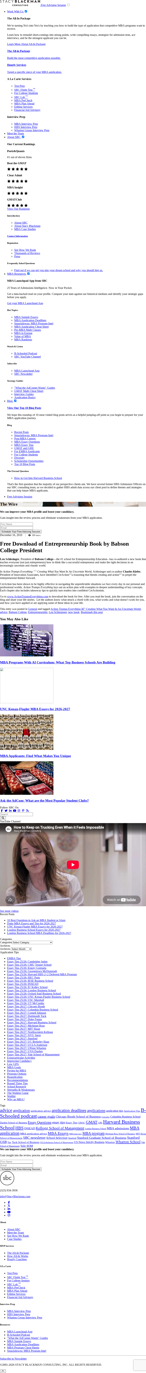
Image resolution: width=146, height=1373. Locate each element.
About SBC (21, 222)
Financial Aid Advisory (27, 109)
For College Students (26, 93)
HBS (19, 1128)
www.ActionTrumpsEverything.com (27, 596)
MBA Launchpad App (27, 370)
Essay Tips (71, 1122)
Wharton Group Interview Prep (31, 130)
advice (3, 612)
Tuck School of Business (25, 1142)
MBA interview (75, 1134)
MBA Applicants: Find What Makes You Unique (35, 756)
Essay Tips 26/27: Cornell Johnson (26, 1012)
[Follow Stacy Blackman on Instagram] (19, 810)
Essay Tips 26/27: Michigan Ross (26, 1025)
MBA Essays (58, 1133)
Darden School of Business (13, 1122)
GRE (100, 1123)
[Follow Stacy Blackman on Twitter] (6, 810)
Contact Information (17, 236)
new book (73, 612)
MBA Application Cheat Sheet (31, 326)
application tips (114, 1110)
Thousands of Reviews (27, 253)
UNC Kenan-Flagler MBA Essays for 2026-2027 (35, 709)
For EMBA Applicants (27, 451)
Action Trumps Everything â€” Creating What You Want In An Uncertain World (96, 608)
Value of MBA (22, 336)
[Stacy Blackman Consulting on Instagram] (9, 1215)
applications (96, 1110)
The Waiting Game (17, 1092)
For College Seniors (18, 1280)
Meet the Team (15, 1232)
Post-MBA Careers (25, 438)
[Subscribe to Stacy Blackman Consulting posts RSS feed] (27, 810)
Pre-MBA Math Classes (27, 329)
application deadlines (69, 1110)
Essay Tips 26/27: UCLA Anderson (27, 1044)
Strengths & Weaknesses (21, 1089)
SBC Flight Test (24, 89)
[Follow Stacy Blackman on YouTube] (14, 810)
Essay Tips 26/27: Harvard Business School (31, 1022)
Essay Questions (39, 1122)
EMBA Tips (14, 958)
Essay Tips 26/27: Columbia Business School (32, 1009)
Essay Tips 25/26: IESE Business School (30, 980)
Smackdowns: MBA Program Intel (33, 323)
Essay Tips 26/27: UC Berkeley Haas (28, 1041)
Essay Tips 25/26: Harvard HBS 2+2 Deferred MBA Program (42, 974)
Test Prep (19, 85)
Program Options (16, 1073)
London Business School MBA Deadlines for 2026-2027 (39, 933)
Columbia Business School (125, 1116)
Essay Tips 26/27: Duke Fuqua (24, 1019)
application (21, 1110)
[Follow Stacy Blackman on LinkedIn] (10, 810)
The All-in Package (18, 51)
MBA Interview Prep (26, 123)
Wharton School (128, 1142)
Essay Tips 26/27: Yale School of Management (33, 1054)
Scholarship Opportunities (28, 460)
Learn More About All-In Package (26, 44)
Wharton (110, 1142)
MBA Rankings (23, 339)
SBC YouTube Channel (27, 356)
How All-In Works (17, 1256)
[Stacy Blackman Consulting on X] (9, 1205)
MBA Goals (14, 1067)
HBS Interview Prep (25, 127)
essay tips (58, 1122)
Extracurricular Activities (21, 1057)
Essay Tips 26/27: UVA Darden (25, 1051)
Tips (9, 1142)
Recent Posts (21, 432)
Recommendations (17, 1080)
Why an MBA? (16, 1099)
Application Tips (132, 1111)
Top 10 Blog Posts (24, 464)
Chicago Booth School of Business (78, 1116)
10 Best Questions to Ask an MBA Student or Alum (36, 920)
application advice (41, 1110)
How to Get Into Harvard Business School (38, 478)
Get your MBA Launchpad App (25, 303)
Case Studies (14, 1239)
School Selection (56, 1138)
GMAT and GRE (24, 448)
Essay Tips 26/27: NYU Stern (24, 1035)
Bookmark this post (92, 612)
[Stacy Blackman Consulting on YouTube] (9, 1212)
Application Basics (24, 397)
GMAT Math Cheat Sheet (28, 390)
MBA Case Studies (25, 229)
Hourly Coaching (17, 1259)
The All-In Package (18, 1252)
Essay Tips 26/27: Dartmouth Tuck (26, 1016)
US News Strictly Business (89, 1142)
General (32, 608)
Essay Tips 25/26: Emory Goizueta (26, 967)
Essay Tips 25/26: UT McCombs (25, 1003)
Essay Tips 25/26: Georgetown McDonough (32, 971)
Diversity (19, 457)
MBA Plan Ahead (24, 103)
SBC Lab (21, 97)
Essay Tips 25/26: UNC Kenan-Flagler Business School (38, 996)
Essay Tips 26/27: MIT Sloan (23, 1028)
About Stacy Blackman (27, 225)
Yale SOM (26, 1146)
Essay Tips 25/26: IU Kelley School (27, 987)
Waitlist (11, 1096)
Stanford (72, 1138)
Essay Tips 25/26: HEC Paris (23, 977)
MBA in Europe (23, 333)
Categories (6, 942)
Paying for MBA (16, 1070)
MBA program (93, 1133)
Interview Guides (24, 394)
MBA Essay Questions (27, 441)
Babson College (18, 612)
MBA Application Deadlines (30, 320)
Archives (5, 948)
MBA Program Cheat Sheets (23, 1347)
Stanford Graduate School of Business (101, 1138)
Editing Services (23, 106)
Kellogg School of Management (60, 1128)
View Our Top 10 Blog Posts (24, 407)
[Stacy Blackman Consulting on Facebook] (2, 810)
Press (17, 256)
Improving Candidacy (19, 1060)
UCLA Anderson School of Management (56, 1142)
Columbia (105, 1117)
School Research (16, 1086)
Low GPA (13, 1064)
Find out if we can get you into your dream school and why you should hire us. (58, 270)
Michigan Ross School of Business (120, 1134)
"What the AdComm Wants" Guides (34, 387)
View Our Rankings (18, 208)
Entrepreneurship (37, 612)
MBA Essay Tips (23, 444)
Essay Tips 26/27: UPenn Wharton (26, 1048)
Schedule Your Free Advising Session (20, 531)
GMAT (91, 1122)
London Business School (95, 1128)
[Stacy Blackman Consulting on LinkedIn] (9, 1208)
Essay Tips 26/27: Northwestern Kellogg (30, 1032)
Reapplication (15, 1076)
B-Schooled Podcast (25, 353)
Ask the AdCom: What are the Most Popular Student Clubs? (44, 800)
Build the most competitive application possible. (34, 57)
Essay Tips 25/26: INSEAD (22, 983)
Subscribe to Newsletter (13, 1358)
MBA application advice (33, 1133)
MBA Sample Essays (26, 317)
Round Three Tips (17, 1083)
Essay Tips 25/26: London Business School (31, 990)
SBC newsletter (34, 1138)
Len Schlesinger (58, 612)
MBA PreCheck (23, 100)
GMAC (81, 1122)
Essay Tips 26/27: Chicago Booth (26, 1006)
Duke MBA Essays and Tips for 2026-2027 (31, 923)
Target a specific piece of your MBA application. (34, 72)
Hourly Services (16, 64)
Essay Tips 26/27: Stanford (22, 1038)
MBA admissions (118, 1128)
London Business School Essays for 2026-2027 (34, 929)
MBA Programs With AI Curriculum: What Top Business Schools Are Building (57, 662)
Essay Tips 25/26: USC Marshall (25, 1000)
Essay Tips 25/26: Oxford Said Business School (34, 993)
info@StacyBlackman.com (15, 1196)
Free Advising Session (53, 5)
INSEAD (29, 1128)
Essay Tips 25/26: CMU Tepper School (29, 964)
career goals (46, 1116)
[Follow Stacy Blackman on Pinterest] (23, 810)
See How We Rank (25, 249)
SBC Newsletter (23, 373)
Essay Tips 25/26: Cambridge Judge (27, 961)
